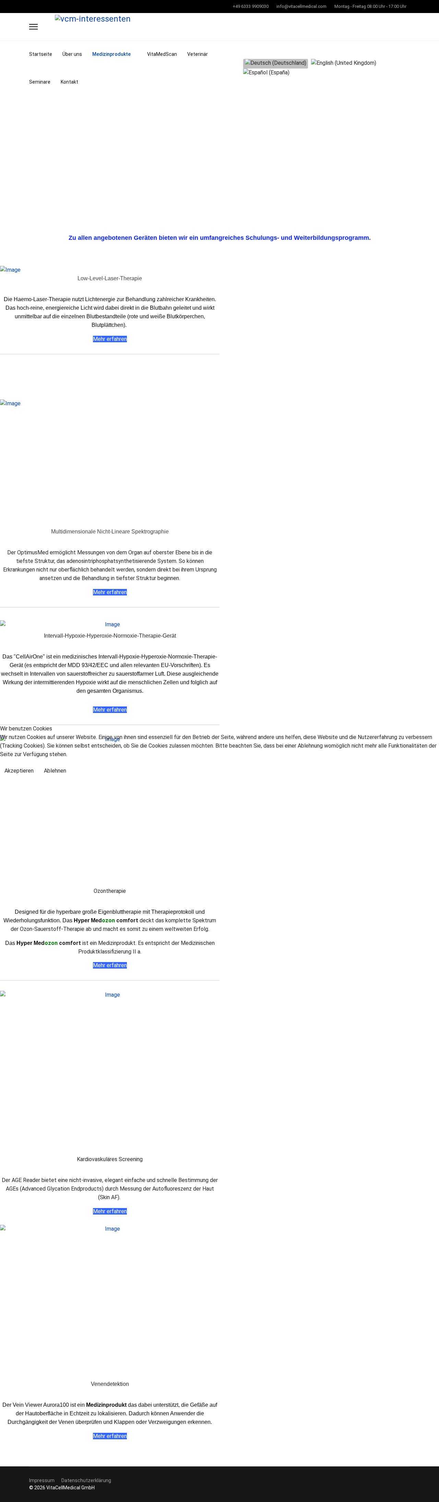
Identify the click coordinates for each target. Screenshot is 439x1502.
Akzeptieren (19, 770)
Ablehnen (55, 770)
